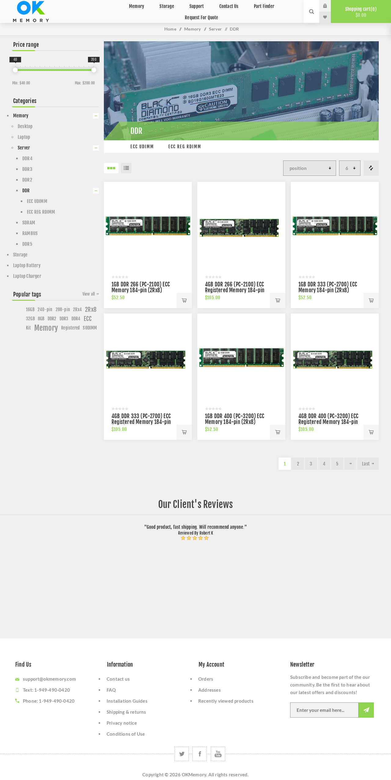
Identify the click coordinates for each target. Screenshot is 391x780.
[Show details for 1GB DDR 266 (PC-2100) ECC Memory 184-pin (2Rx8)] (148, 226)
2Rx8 (91, 309)
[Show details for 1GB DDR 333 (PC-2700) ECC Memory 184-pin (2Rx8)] (335, 226)
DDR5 (27, 244)
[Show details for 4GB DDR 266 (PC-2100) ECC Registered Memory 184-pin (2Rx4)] (241, 226)
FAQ (111, 690)
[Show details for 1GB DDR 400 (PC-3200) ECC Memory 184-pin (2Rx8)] (241, 358)
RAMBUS (30, 233)
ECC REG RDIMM (184, 146)
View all (88, 294)
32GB (30, 318)
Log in (329, 6)
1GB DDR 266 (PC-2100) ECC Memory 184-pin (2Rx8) (140, 287)
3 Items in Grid (111, 168)
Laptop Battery (27, 265)
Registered (70, 328)
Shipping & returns (126, 712)
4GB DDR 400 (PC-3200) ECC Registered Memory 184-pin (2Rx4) (328, 422)
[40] (15, 70)
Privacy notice (122, 723)
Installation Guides (127, 701)
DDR (26, 190)
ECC (88, 318)
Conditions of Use (126, 734)
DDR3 (27, 169)
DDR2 (27, 180)
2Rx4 (77, 309)
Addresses (209, 690)
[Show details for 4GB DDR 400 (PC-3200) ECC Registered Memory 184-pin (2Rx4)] (335, 358)
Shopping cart (360, 12)
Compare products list (371, 168)
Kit (28, 328)
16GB (30, 309)
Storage (20, 255)
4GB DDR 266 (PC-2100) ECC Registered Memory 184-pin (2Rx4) (234, 290)
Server (215, 28)
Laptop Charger (27, 276)
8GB (41, 318)
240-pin (45, 309)
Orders (205, 679)
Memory (192, 28)
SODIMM (90, 328)
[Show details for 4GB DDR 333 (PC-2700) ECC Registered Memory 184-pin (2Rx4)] (148, 358)
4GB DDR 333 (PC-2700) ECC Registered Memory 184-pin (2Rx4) (141, 422)
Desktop (25, 126)
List (126, 168)
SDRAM (28, 223)
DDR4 (27, 158)
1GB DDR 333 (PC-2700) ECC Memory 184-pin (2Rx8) (327, 287)
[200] (93, 70)
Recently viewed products (226, 701)
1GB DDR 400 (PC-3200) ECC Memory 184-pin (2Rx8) (234, 419)
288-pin (63, 309)
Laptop (24, 137)
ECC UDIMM (142, 146)
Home (170, 28)
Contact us (118, 679)
